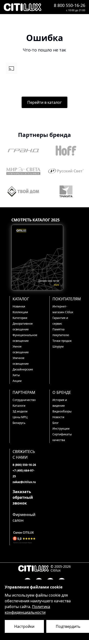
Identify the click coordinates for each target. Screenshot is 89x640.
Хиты (16, 375)
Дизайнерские (23, 369)
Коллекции (20, 312)
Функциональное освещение (25, 338)
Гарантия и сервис (60, 321)
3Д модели (20, 411)
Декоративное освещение (23, 326)
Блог (55, 423)
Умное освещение (21, 349)
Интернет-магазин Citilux (62, 309)
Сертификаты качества (62, 437)
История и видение (59, 403)
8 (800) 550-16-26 (24, 465)
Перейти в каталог (44, 102)
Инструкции (61, 429)
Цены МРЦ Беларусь (20, 420)
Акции (17, 381)
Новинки (19, 306)
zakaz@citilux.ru (24, 482)
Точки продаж (62, 341)
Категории (20, 318)
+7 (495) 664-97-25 (23, 473)
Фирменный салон (24, 517)
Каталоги (19, 406)
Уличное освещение (21, 361)
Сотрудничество (24, 400)
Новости (58, 417)
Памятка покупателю (60, 332)
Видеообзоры (61, 411)
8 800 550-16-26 (69, 5)
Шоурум (58, 346)
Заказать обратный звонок (23, 497)
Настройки (24, 626)
